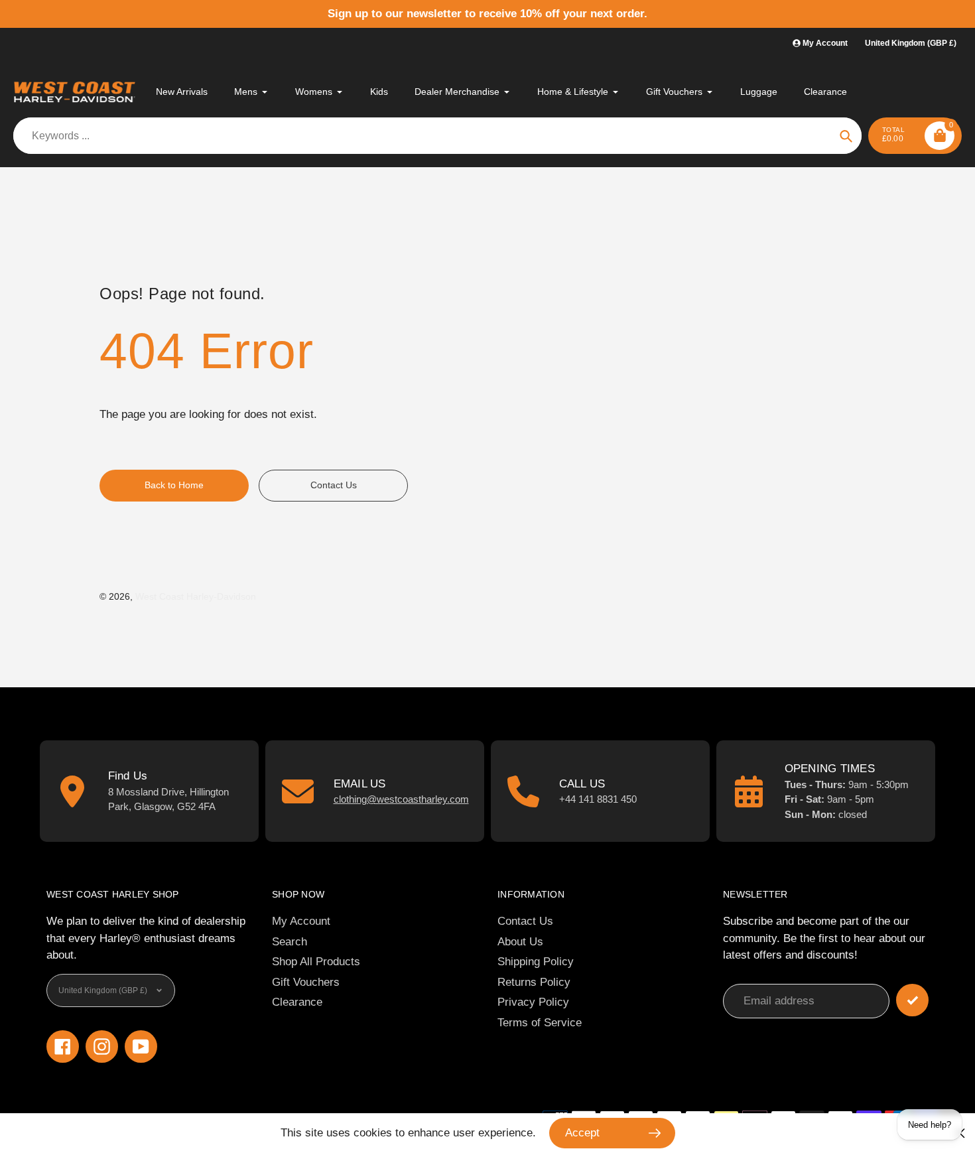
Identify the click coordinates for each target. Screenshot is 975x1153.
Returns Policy (533, 982)
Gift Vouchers (306, 982)
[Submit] (912, 1000)
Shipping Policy (535, 961)
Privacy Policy (533, 1002)
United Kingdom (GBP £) (910, 43)
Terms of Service (539, 1022)
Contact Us (525, 921)
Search (289, 941)
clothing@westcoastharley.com (401, 799)
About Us (520, 941)
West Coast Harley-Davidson (195, 596)
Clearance (297, 1002)
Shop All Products (316, 961)
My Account (301, 921)
